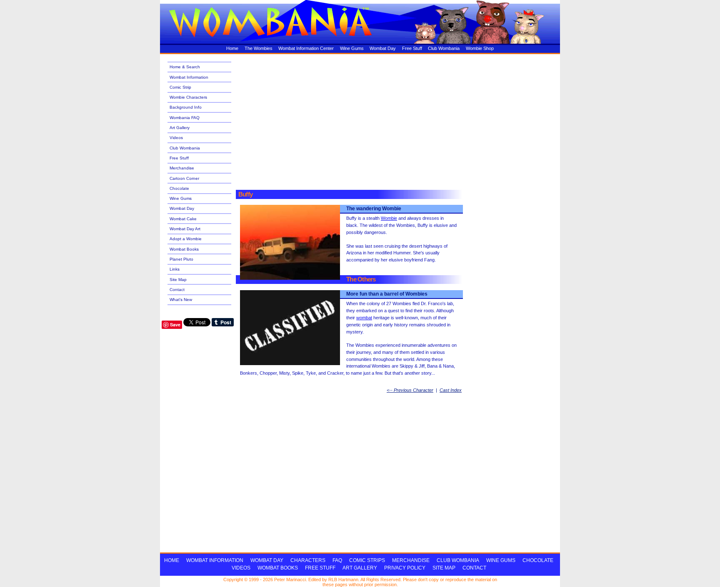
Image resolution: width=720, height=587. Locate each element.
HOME (171, 560)
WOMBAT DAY (266, 560)
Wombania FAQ (185, 117)
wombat (364, 317)
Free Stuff (412, 48)
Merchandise (182, 168)
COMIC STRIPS (367, 560)
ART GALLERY (359, 568)
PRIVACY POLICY (404, 568)
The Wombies (258, 48)
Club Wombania (444, 48)
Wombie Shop (480, 48)
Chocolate (179, 188)
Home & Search (185, 67)
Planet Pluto (181, 259)
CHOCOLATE (537, 560)
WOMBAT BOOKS (278, 568)
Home (232, 48)
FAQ (337, 560)
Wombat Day (383, 48)
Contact (177, 289)
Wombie (389, 218)
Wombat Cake (183, 218)
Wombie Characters (188, 97)
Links (175, 269)
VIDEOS (241, 568)
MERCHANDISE (411, 560)
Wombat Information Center (306, 48)
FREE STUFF (320, 568)
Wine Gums (352, 48)
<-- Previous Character (410, 390)
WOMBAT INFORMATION (214, 560)
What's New (181, 299)
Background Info (186, 107)
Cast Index (451, 390)
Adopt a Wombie (186, 238)
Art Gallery (180, 127)
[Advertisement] (392, 117)
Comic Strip (180, 87)
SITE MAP (443, 568)
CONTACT (474, 568)
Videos (176, 137)
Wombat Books (184, 249)
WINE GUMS (500, 560)
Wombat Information (189, 77)
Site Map (178, 279)
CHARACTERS (307, 560)
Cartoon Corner (184, 178)
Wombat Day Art (185, 228)
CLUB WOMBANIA (458, 560)
